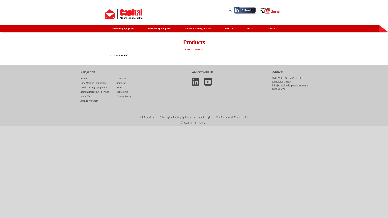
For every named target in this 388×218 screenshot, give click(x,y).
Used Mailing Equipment (159, 28)
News (250, 28)
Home (187, 49)
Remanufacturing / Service (198, 28)
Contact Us (271, 28)
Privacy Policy (124, 96)
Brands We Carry (89, 100)
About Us (229, 28)
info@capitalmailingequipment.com (290, 85)
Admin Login (204, 117)
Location (121, 78)
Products (199, 49)
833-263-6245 (278, 89)
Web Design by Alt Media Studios (232, 117)
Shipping (121, 82)
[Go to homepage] (123, 18)
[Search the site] (230, 10)
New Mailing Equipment (123, 28)
